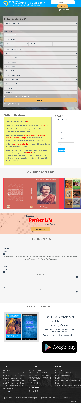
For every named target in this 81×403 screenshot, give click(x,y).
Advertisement (34, 383)
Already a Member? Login (12, 104)
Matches (32, 370)
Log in (62, 6)
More (12, 388)
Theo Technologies (65, 398)
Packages (32, 380)
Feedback (44, 373)
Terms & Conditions (42, 375)
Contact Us (33, 373)
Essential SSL (74, 402)
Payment (46, 378)
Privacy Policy (34, 378)
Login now (40, 229)
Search (62, 150)
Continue (40, 100)
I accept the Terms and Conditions (16, 96)
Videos (40, 370)
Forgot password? (63, 10)
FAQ (30, 375)
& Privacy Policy (33, 96)
